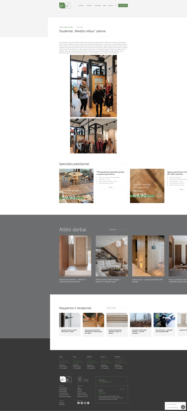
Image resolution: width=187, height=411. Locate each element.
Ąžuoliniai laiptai (62, 391)
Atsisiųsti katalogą (173, 407)
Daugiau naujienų (111, 307)
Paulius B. (101, 390)
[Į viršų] (130, 404)
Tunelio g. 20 (76, 358)
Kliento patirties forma (82, 396)
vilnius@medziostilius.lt (64, 362)
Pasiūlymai (89, 5)
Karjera (79, 387)
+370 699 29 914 (77, 361)
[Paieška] (115, 5)
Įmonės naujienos (64, 27)
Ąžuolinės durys (62, 387)
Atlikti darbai (98, 5)
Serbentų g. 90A (104, 358)
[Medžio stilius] (65, 5)
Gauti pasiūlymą (123, 5)
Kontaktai (110, 5)
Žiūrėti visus (113, 229)
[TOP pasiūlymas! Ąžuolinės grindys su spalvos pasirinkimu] (76, 186)
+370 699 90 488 (91, 361)
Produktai (81, 5)
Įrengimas (61, 402)
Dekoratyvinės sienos (64, 394)
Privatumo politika (81, 393)
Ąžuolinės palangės (63, 393)
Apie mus (79, 391)
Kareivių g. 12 (62, 358)
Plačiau (110, 187)
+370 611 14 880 (118, 361)
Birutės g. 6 (89, 358)
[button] (121, 164)
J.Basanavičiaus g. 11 (119, 358)
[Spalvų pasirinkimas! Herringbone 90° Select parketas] (147, 186)
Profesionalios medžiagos (65, 396)
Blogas (71, 27)
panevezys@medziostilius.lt (121, 362)
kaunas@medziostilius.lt (78, 362)
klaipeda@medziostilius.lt (92, 362)
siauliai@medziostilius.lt (106, 362)
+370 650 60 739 (63, 361)
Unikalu (104, 5)
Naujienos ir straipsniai (82, 394)
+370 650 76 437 (105, 361)
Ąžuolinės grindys (63, 389)
